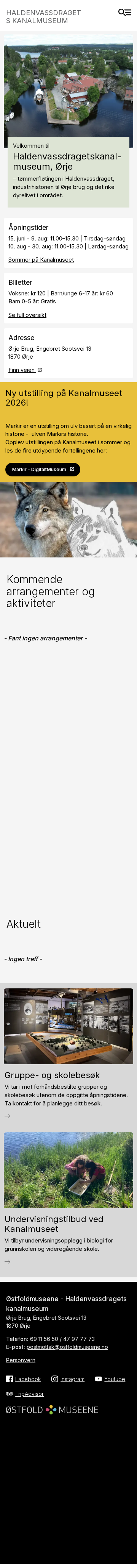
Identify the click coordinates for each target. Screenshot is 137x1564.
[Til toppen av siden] (127, 1532)
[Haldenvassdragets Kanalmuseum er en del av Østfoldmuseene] (52, 1407)
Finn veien (22, 370)
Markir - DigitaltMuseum (39, 469)
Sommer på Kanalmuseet (41, 259)
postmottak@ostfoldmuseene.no (67, 1347)
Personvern (20, 1360)
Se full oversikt (27, 315)
